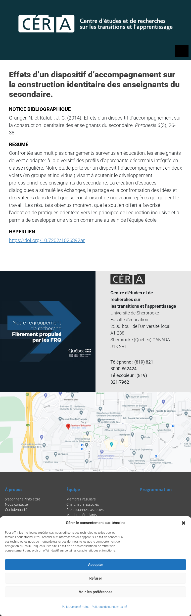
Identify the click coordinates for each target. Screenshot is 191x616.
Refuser (95, 578)
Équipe (73, 489)
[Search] (159, 9)
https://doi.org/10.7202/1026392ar (47, 240)
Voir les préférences (95, 592)
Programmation (156, 489)
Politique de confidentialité (109, 607)
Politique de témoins (75, 607)
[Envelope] (182, 9)
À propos (13, 489)
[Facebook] (169, 9)
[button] (183, 522)
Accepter (95, 564)
